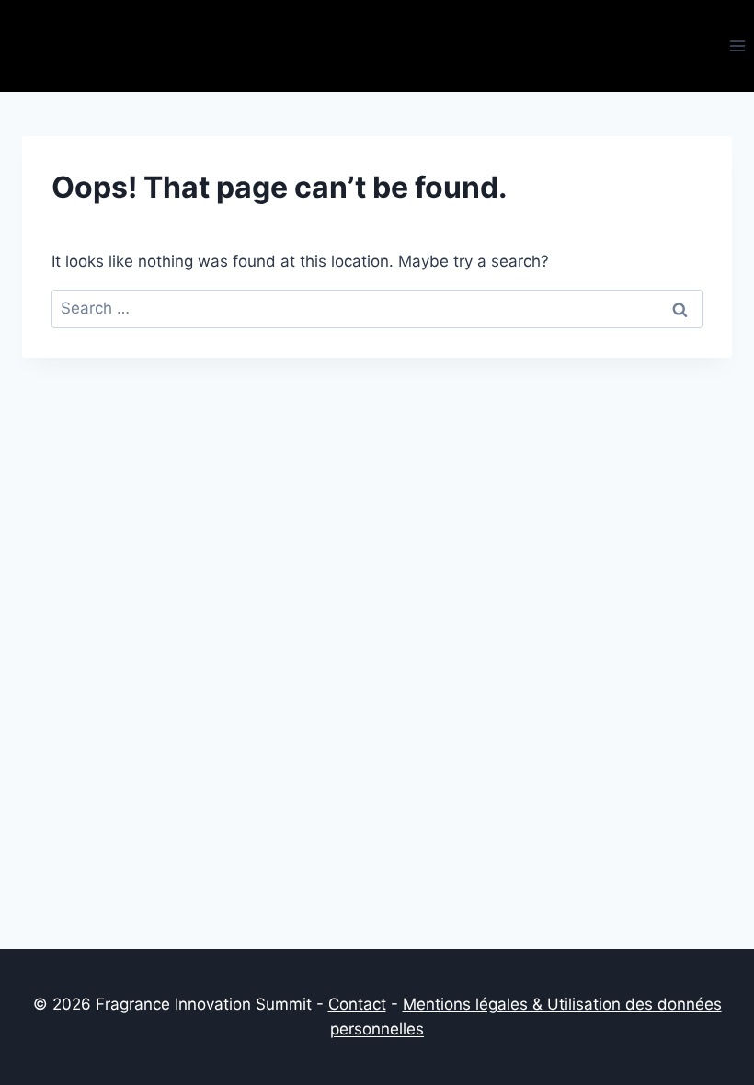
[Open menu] (737, 45)
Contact (357, 1004)
